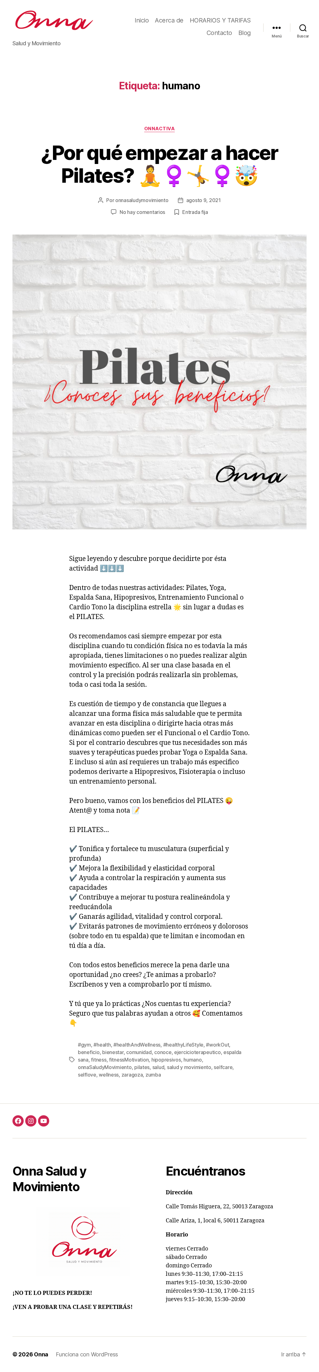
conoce (162, 1052)
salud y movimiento (189, 1067)
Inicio (142, 20)
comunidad (139, 1052)
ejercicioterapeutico (197, 1052)
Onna (41, 1354)
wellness (109, 1075)
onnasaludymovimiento (142, 200)
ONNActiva (159, 128)
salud (158, 1067)
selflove (87, 1075)
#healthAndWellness (136, 1045)
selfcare (223, 1067)
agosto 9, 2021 (203, 200)
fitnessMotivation (129, 1060)
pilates (142, 1067)
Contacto (219, 33)
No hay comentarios (142, 212)
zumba (153, 1075)
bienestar (113, 1052)
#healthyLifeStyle (183, 1045)
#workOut (217, 1045)
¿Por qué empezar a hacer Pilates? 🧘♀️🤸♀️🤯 (159, 164)
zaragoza (132, 1075)
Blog (244, 33)
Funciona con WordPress (87, 1354)
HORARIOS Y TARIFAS (220, 20)
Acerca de (169, 20)
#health (102, 1045)
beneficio (89, 1052)
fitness (98, 1060)
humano (192, 1060)
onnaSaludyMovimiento (105, 1067)
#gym (84, 1045)
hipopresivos (166, 1060)
